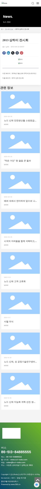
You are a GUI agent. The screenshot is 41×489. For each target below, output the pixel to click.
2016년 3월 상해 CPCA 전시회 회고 (24, 73)
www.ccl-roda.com (18, 459)
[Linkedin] (8, 53)
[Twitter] (12, 53)
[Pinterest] (21, 53)
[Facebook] (4, 53)
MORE (6, 124)
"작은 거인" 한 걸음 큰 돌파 (17, 160)
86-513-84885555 (16, 452)
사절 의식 (8, 321)
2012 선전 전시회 (18, 78)
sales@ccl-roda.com (15, 462)
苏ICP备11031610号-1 (9, 481)
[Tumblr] (17, 53)
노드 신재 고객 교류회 (15, 281)
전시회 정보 (9, 29)
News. (8, 16)
